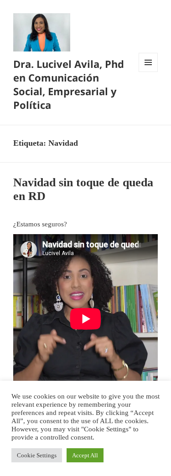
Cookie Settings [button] (37, 455)
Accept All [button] (85, 455)
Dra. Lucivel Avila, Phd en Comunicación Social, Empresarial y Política (68, 84)
